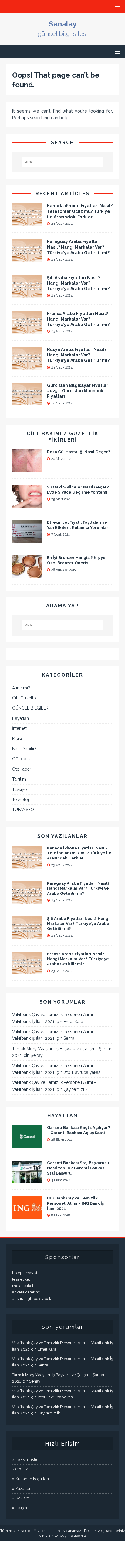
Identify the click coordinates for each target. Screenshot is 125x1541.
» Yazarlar (21, 1488)
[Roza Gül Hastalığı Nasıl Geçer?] (27, 468)
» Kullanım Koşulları (30, 1479)
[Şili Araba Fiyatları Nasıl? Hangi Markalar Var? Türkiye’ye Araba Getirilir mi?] (27, 294)
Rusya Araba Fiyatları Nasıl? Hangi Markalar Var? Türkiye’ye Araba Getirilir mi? (78, 355)
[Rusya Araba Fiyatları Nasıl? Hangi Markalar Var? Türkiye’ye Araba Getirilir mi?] (27, 366)
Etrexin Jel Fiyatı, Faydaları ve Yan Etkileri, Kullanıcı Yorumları (78, 525)
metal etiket (22, 1285)
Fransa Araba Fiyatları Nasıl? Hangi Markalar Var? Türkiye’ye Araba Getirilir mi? (78, 319)
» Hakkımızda (24, 1459)
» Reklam (21, 1498)
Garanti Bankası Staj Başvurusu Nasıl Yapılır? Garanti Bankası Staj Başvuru (78, 1168)
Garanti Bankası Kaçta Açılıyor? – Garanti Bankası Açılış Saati (78, 1130)
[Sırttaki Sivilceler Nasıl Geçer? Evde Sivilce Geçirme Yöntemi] (27, 504)
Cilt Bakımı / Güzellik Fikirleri (63, 437)
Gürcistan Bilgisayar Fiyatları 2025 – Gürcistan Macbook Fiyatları (78, 391)
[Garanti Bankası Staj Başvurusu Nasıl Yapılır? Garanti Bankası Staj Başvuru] (27, 1180)
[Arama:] (62, 162)
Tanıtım (19, 779)
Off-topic (21, 758)
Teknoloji (21, 799)
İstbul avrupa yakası (82, 1072)
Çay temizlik (75, 1089)
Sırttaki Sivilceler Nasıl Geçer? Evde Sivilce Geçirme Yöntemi (78, 490)
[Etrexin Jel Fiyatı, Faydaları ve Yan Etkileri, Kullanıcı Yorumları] (27, 539)
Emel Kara (73, 1021)
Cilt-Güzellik (24, 698)
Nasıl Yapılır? (24, 748)
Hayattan (20, 718)
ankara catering (26, 1292)
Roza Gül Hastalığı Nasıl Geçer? (78, 451)
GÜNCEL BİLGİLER (30, 708)
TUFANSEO (23, 809)
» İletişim (20, 1507)
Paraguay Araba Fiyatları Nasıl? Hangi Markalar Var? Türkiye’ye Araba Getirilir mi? (78, 247)
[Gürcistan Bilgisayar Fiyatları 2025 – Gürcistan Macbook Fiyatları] (27, 402)
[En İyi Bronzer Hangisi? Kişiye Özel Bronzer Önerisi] (27, 574)
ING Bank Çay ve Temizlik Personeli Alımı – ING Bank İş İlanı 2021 (75, 1203)
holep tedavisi (24, 1273)
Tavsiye (19, 789)
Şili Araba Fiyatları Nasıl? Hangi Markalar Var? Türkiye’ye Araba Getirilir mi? (78, 283)
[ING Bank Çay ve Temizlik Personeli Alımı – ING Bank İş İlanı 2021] (27, 1215)
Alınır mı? (21, 687)
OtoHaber (21, 769)
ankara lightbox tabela (32, 1298)
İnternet (19, 728)
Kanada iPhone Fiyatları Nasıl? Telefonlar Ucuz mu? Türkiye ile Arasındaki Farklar (80, 211)
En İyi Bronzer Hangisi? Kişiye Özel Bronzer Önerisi (76, 560)
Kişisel (18, 738)
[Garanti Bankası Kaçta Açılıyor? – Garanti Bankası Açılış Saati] (27, 1144)
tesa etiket (21, 1279)
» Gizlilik (20, 1469)
